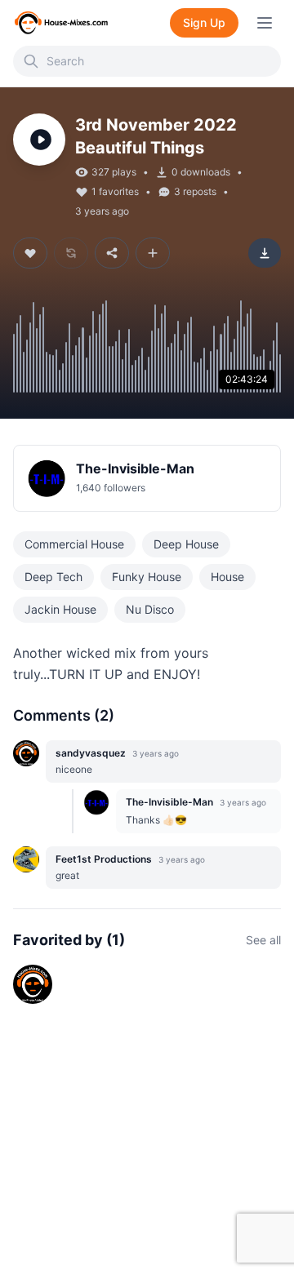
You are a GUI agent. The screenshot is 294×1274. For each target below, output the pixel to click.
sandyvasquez (91, 753)
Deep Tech (53, 577)
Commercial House (74, 544)
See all (263, 940)
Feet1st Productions (104, 859)
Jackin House (60, 609)
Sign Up (204, 22)
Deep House (186, 544)
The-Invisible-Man (135, 468)
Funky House (146, 577)
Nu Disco (150, 609)
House (227, 577)
